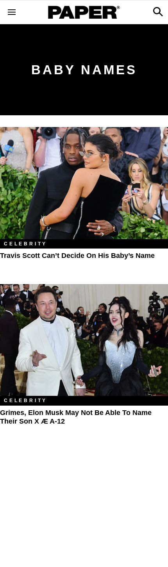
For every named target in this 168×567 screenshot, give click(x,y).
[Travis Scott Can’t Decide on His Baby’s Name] (84, 183)
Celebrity (25, 244)
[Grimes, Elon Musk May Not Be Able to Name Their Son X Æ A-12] (84, 340)
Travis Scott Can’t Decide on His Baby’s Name (77, 255)
